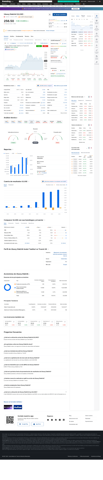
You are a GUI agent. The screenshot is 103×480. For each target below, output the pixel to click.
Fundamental (19, 36)
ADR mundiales (47, 6)
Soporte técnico (89, 421)
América (59, 6)
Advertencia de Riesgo (96, 456)
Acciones (5, 6)
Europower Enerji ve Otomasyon (37, 321)
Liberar (27, 243)
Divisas (72, 16)
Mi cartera (71, 421)
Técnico (27, 36)
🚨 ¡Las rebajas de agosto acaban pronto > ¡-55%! (68, 1)
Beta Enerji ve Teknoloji (48, 321)
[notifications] (97, 1)
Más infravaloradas (75, 152)
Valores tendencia (76, 125)
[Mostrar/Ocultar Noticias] (35, 43)
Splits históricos (38, 39)
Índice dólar (73, 45)
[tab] (7, 122)
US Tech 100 (74, 38)
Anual (5, 184)
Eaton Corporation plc (9, 307)
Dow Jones (73, 34)
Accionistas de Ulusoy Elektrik (16, 274)
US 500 (72, 36)
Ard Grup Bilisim (8, 321)
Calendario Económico (58, 4)
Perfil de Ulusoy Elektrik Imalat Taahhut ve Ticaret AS (25, 249)
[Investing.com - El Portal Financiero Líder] (7, 1)
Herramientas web (73, 424)
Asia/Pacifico (68, 6)
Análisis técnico (10, 118)
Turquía (65, 264)
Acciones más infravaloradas (75, 148)
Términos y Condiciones (73, 456)
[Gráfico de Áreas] (8, 43)
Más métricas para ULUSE (60, 85)
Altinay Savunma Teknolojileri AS (63, 321)
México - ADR (53, 6)
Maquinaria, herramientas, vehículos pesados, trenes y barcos (60, 254)
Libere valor (62, 20)
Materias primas (83, 16)
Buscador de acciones (69, 4)
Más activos (73, 100)
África (73, 6)
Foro (32, 36)
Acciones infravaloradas (80, 6)
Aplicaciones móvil (73, 418)
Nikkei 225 (73, 43)
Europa (63, 6)
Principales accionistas (18, 39)
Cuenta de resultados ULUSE (15, 181)
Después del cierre (34, 6)
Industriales (64, 258)
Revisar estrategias (50, 30)
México (20, 6)
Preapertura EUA (26, 6)
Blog (70, 415)
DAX (72, 41)
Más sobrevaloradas (85, 152)
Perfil (11, 39)
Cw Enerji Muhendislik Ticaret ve (24, 321)
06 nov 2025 (42, 105)
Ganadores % (81, 100)
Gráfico (12, 36)
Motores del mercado (77, 97)
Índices (77, 16)
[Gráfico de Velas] (5, 43)
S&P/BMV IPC (74, 32)
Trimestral (10, 184)
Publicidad (87, 418)
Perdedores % (89, 100)
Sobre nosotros (88, 415)
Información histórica (29, 39)
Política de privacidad (84, 456)
